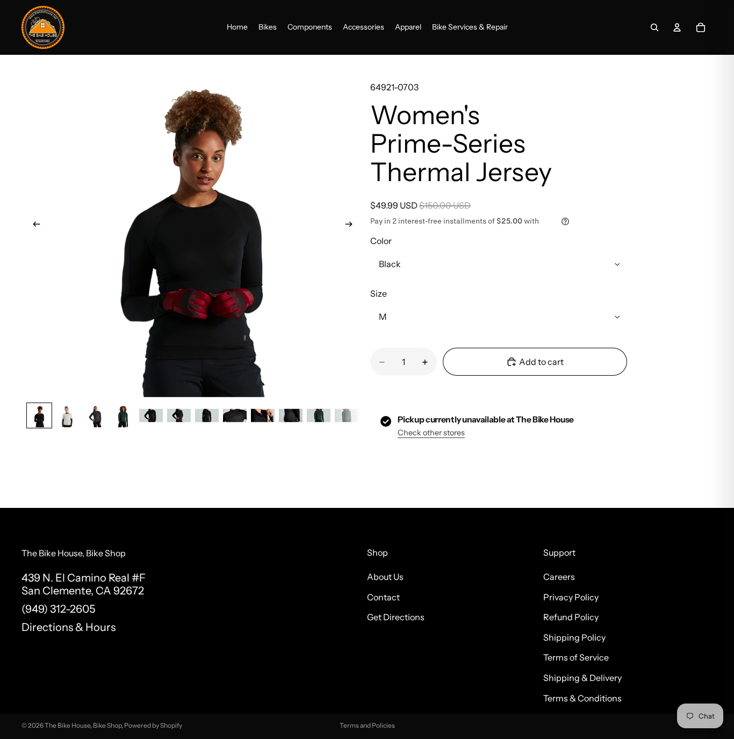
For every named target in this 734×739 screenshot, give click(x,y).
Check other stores (431, 432)
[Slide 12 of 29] (346, 415)
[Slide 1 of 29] (39, 415)
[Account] (677, 27)
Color (381, 240)
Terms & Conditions (582, 697)
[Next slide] (352, 226)
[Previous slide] (33, 226)
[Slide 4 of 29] (123, 415)
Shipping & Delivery (582, 677)
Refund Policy (571, 617)
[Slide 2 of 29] (67, 415)
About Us (385, 576)
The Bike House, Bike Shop (83, 725)
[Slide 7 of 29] (207, 415)
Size (378, 293)
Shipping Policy (574, 637)
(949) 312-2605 (58, 608)
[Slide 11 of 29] (318, 415)
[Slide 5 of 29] (151, 415)
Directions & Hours (68, 627)
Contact (383, 596)
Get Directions (395, 617)
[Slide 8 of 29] (235, 415)
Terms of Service (576, 657)
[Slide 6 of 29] (179, 415)
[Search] (654, 27)
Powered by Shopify (153, 725)
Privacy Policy (571, 596)
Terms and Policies (367, 725)
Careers (559, 576)
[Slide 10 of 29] (291, 415)
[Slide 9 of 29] (263, 415)
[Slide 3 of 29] (95, 415)
